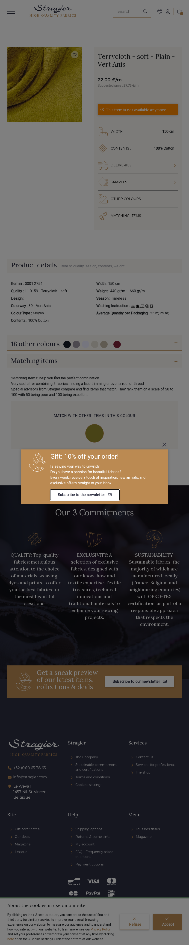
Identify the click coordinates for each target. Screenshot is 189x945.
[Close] (164, 445)
